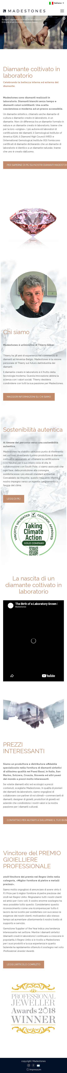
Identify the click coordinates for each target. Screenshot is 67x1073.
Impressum (33, 1069)
